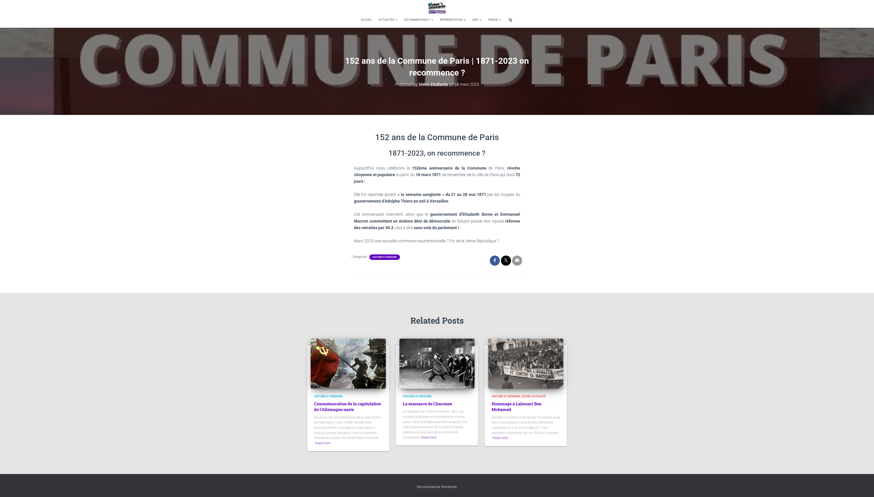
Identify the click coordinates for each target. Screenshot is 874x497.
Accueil (366, 19)
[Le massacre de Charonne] (437, 363)
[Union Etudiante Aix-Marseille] (437, 8)
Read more (322, 443)
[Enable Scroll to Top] (865, 488)
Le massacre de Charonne (427, 403)
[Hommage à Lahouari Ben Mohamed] (525, 363)
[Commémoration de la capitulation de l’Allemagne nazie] (348, 363)
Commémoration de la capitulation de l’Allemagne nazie (347, 406)
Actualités (387, 19)
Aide (476, 19)
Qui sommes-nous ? (417, 19)
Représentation (451, 19)
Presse (493, 19)
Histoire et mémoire (385, 257)
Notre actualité (534, 396)
